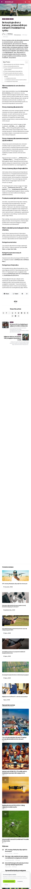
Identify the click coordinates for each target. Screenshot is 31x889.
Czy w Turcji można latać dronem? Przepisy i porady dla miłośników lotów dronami (14, 738)
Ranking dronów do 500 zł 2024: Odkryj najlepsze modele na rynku (13, 806)
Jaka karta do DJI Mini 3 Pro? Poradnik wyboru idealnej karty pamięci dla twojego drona (14, 772)
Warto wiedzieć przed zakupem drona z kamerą (14, 75)
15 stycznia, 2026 (8, 586)
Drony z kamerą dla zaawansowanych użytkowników (13, 68)
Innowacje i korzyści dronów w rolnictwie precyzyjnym (15, 674)
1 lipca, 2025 (6, 699)
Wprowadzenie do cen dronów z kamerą (14, 64)
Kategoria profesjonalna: (12, 81)
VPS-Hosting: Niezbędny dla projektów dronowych (14, 583)
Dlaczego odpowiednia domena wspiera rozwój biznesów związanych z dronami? (14, 606)
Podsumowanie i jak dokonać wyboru (13, 73)
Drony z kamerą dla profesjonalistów (13, 71)
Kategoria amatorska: (11, 78)
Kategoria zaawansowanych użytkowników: (16, 79)
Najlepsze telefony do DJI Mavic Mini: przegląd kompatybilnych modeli (12, 338)
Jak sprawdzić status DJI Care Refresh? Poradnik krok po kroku (15, 840)
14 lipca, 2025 (7, 633)
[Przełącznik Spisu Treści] (25, 62)
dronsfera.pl (9, 2)
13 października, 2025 (9, 610)
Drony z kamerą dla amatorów (11, 66)
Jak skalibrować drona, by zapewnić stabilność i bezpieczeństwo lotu (13, 652)
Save (10, 312)
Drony (11, 322)
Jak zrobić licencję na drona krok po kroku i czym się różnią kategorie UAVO (14, 629)
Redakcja (10, 33)
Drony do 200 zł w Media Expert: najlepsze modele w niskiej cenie (19, 325)
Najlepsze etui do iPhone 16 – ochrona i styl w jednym (15, 696)
